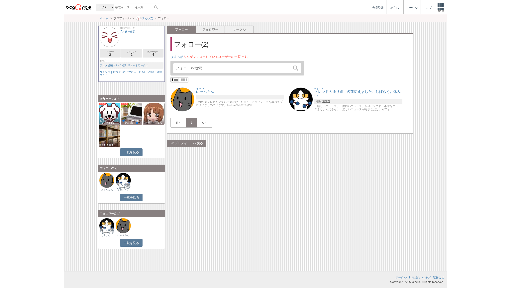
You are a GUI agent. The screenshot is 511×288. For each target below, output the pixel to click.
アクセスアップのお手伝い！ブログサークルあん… (109, 120)
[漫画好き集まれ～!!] (109, 135)
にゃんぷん (107, 190)
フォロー (110, 53)
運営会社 (438, 277)
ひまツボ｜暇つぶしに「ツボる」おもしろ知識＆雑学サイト (131, 73)
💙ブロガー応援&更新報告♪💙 (131, 121)
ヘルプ (426, 277)
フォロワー (210, 29)
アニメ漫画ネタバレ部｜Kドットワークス (124, 65)
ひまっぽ (176, 57)
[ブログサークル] (78, 7)
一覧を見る (131, 152)
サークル (239, 29)
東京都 (326, 101)
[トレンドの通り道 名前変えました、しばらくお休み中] (301, 99)
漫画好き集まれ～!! (109, 145)
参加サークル (153, 53)
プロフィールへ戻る (188, 143)
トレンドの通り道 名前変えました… (123, 187)
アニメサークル (153, 123)
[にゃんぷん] (182, 99)
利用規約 (414, 277)
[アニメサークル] (154, 113)
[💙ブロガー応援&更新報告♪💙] (132, 113)
